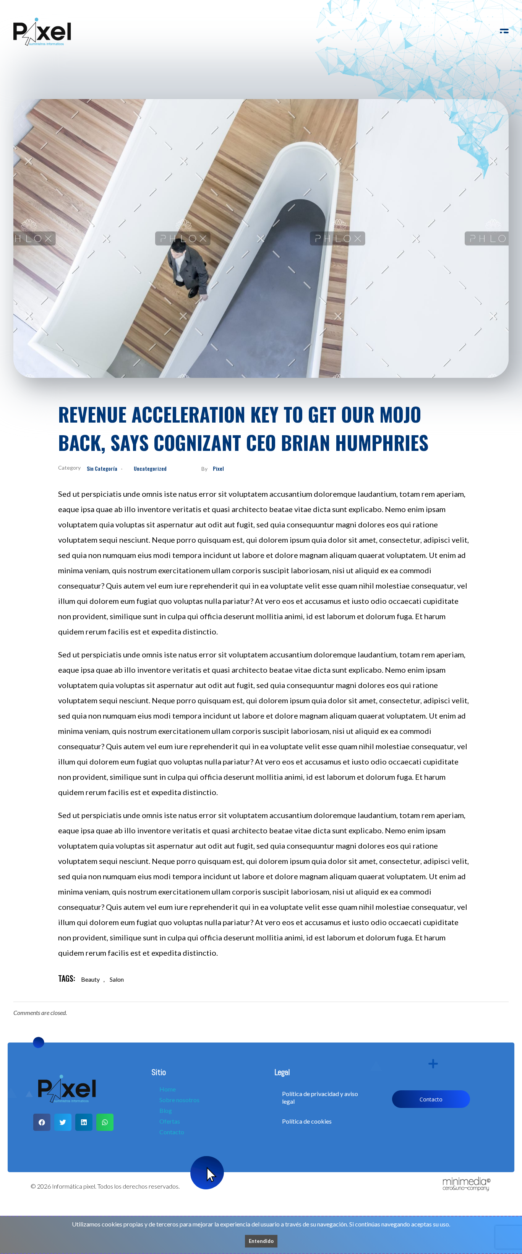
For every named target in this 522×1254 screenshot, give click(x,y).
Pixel (218, 468)
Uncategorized (150, 468)
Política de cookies (307, 1121)
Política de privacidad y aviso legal (320, 1097)
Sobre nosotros (179, 1099)
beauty (90, 979)
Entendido (261, 1241)
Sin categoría (102, 468)
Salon (117, 979)
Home (167, 1089)
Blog (165, 1110)
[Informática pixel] (42, 32)
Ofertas (169, 1121)
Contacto (171, 1131)
